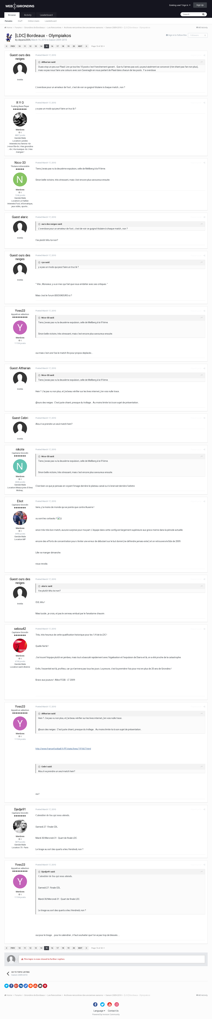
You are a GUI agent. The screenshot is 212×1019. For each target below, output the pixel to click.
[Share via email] (40, 986)
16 (52, 46)
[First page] (6, 46)
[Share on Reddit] (30, 986)
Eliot (20, 501)
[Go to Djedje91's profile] (20, 826)
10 (19, 46)
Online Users (33, 21)
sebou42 (20, 629)
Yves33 (20, 310)
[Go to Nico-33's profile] (20, 179)
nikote (20, 449)
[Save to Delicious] (26, 986)
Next (80, 46)
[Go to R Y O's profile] (20, 119)
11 (25, 46)
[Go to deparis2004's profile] (9, 37)
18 (63, 46)
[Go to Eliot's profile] (20, 518)
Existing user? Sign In (179, 5)
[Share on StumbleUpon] (35, 986)
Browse (12, 15)
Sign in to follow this (177, 35)
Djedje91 (20, 809)
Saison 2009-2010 (58, 40)
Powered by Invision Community (106, 1014)
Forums (8, 21)
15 (46, 46)
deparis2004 (24, 40)
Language (99, 1011)
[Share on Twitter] (6, 986)
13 (36, 46)
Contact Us (113, 1011)
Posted (46, 55)
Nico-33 (20, 162)
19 (68, 46)
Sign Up (200, 5)
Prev (13, 46)
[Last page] (86, 46)
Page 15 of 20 (97, 46)
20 (74, 46)
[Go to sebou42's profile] (20, 646)
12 (30, 46)
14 (41, 46)
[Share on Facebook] (11, 986)
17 (57, 46)
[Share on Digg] (21, 986)
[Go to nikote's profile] (20, 466)
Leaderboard (50, 21)
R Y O (20, 102)
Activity (28, 15)
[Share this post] (204, 55)
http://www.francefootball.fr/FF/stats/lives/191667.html (63, 748)
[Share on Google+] (16, 986)
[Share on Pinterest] (45, 986)
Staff (20, 21)
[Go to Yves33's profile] (20, 327)
